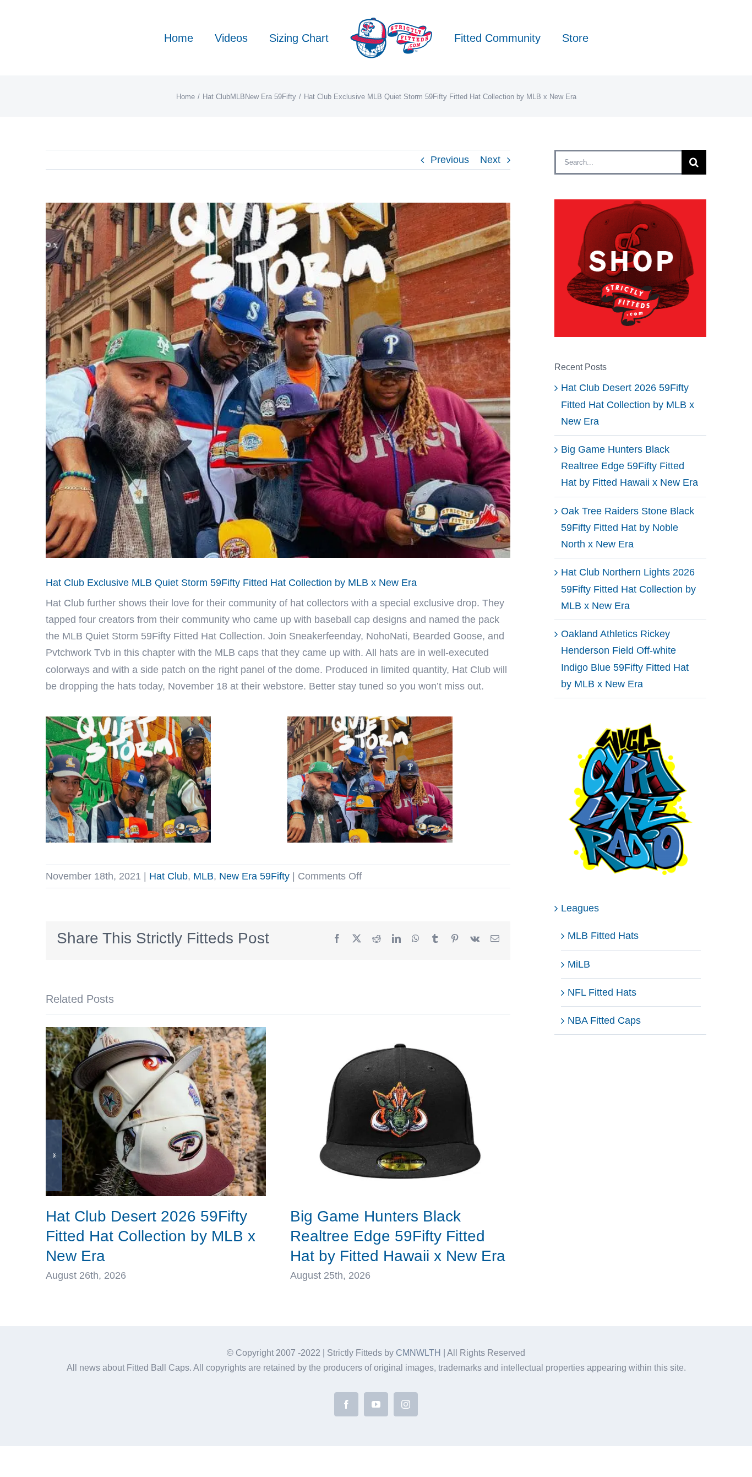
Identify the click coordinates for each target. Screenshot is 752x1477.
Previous (450, 159)
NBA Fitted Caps (604, 1020)
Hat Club (168, 876)
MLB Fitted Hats (603, 935)
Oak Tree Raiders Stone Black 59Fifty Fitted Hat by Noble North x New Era (627, 528)
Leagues (580, 908)
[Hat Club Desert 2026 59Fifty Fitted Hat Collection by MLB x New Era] (156, 1032)
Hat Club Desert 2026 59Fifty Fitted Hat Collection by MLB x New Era (150, 1236)
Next (490, 159)
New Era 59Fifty (254, 876)
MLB (203, 876)
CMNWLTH (418, 1352)
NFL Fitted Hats (602, 992)
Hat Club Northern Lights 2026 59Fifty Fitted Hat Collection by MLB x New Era (628, 589)
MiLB (579, 964)
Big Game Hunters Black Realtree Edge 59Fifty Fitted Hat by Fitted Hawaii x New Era (397, 1236)
